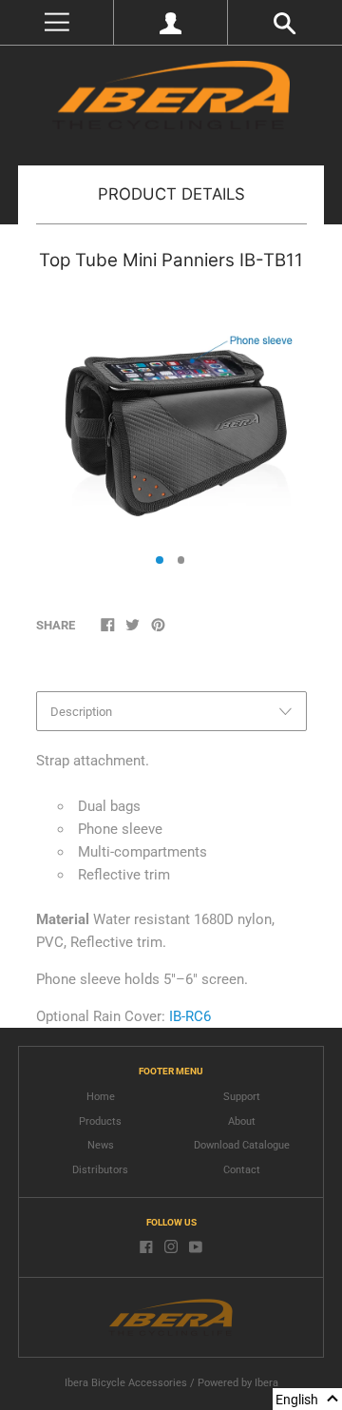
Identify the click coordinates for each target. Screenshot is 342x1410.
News (100, 1145)
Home (100, 1097)
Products (100, 1121)
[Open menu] (56, 22)
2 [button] (181, 560)
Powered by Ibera (238, 1383)
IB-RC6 (190, 1016)
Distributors (100, 1170)
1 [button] (159, 560)
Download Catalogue (242, 1145)
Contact (241, 1170)
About (242, 1121)
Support (241, 1097)
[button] (307, 1399)
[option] (170, 415)
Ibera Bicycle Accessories (126, 1383)
